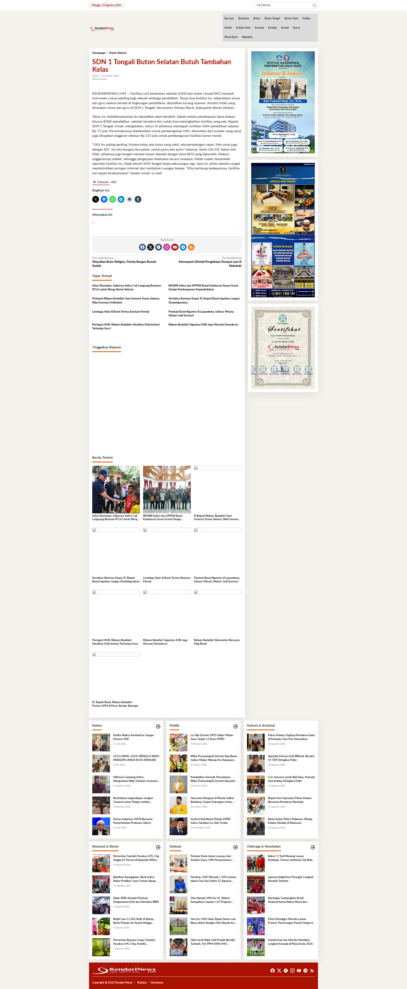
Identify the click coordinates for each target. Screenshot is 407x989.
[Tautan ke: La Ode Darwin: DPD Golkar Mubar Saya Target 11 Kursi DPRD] (178, 742)
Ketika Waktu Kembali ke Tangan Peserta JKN (133, 737)
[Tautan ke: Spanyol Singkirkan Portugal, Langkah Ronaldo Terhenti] (256, 884)
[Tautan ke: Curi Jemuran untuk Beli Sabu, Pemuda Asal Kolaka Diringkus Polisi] (256, 784)
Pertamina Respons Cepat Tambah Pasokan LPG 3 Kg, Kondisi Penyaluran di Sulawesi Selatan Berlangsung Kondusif (134, 942)
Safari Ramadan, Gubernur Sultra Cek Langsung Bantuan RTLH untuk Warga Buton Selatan (126, 287)
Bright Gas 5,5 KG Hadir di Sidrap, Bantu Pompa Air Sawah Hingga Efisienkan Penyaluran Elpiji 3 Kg (133, 921)
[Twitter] (150, 247)
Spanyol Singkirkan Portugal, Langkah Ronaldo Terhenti (291, 879)
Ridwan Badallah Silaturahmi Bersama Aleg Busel (217, 642)
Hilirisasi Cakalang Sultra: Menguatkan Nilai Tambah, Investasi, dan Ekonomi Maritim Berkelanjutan (135, 779)
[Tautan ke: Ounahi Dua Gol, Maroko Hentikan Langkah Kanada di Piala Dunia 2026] (256, 947)
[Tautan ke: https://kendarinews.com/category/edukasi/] (235, 847)
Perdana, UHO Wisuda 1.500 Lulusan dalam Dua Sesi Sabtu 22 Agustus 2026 (213, 879)
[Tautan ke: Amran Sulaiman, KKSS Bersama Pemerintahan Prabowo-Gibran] (101, 826)
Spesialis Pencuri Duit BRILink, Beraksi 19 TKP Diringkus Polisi (291, 758)
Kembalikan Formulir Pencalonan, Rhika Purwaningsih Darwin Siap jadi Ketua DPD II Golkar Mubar (212, 779)
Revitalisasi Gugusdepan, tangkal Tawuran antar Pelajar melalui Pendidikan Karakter (133, 800)
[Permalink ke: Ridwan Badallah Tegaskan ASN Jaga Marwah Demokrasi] (167, 613)
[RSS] (191, 247)
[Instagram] (166, 247)
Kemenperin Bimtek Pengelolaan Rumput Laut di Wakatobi (210, 262)
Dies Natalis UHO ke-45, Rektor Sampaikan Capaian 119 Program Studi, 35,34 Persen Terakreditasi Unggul (211, 900)
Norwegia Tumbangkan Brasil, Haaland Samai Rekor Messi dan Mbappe (287, 900)
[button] (314, 5)
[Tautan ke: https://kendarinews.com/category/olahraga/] (312, 847)
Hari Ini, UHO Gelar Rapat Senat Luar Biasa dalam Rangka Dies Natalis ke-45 (213, 921)
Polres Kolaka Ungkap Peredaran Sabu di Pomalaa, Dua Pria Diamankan (291, 737)
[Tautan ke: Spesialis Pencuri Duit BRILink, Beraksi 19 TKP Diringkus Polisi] (256, 763)
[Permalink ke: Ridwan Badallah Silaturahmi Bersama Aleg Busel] (218, 613)
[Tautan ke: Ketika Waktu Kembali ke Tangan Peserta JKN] (101, 742)
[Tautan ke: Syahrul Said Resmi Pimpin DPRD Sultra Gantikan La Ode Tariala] (178, 826)
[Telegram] (183, 247)
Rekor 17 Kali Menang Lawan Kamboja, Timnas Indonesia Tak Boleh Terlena (291, 858)
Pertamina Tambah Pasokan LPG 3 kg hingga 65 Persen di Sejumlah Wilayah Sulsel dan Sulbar (136, 858)
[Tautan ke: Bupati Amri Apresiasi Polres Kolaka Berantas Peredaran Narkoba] (256, 805)
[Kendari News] (101, 28)
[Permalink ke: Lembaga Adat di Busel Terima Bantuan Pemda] (167, 551)
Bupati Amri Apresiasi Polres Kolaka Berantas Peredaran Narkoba (290, 800)
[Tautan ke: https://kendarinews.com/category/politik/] (235, 726)
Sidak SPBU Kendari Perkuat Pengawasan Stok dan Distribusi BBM (136, 900)
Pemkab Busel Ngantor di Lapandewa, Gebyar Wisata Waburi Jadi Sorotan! (201, 313)
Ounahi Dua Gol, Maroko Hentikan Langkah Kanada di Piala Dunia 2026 (290, 942)
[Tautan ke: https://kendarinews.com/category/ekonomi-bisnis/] (158, 847)
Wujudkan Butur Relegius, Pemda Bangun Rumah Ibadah (124, 262)
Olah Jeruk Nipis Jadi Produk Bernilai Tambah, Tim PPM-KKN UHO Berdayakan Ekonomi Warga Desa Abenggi (213, 942)
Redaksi (142, 982)
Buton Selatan (99, 79)
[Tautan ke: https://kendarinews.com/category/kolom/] (158, 726)
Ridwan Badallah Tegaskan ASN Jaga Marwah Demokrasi (203, 324)
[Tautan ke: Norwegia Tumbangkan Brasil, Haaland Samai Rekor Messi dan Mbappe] (256, 905)
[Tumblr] (158, 247)
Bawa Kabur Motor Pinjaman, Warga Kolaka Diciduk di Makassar (290, 821)
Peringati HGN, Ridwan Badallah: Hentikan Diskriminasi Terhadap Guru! (126, 326)
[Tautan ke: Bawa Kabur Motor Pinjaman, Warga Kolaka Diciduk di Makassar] (256, 826)
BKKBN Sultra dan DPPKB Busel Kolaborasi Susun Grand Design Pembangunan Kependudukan (203, 287)
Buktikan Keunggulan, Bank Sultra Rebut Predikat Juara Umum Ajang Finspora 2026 (134, 879)
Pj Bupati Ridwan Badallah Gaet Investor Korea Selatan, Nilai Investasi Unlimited (126, 300)
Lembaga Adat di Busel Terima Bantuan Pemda (120, 311)
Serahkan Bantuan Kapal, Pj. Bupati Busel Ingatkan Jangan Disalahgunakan (204, 300)
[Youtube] (174, 247)
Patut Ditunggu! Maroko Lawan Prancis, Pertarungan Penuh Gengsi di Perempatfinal (290, 921)
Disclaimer (157, 982)
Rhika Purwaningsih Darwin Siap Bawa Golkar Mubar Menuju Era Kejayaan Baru (214, 758)
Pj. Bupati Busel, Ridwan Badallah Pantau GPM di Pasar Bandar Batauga (115, 704)
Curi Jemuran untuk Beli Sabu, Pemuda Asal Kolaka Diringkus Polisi (291, 779)
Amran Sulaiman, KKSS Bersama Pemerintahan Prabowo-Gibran (133, 821)
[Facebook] (142, 247)
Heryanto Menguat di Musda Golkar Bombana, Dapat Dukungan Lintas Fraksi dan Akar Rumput (212, 800)
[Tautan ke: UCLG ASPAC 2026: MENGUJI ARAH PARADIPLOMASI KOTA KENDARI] (101, 763)
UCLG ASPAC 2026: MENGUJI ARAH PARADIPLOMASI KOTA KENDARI (136, 758)
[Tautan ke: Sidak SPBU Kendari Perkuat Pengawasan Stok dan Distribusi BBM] (101, 905)
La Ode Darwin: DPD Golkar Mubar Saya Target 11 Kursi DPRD (212, 737)
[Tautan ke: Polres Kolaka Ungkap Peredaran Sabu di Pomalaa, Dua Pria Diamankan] (256, 742)
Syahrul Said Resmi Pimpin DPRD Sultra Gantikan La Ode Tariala (211, 821)
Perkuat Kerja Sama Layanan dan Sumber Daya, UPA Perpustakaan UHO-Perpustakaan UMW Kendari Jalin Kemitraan (212, 858)
